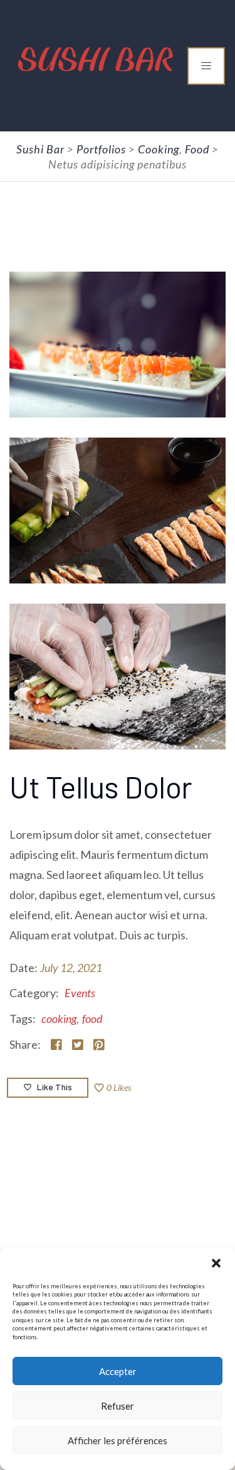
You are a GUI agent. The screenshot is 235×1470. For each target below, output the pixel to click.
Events (80, 993)
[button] (216, 1263)
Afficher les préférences (117, 1440)
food (92, 1018)
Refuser (117, 1406)
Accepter (118, 1371)
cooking (58, 1018)
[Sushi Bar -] (96, 55)
